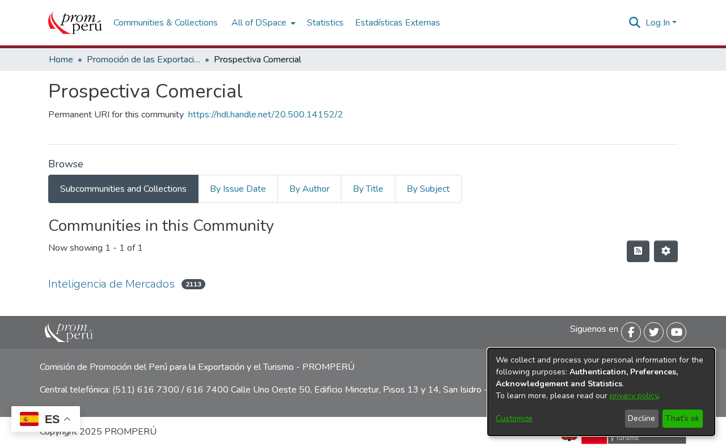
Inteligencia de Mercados (111, 284)
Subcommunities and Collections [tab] (123, 189)
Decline (641, 418)
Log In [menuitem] (657, 22)
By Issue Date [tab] (238, 189)
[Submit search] (635, 22)
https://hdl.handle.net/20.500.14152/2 (265, 114)
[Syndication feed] (638, 251)
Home (61, 59)
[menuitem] (262, 22)
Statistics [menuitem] (325, 22)
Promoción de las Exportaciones (143, 59)
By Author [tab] (309, 189)
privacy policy (634, 395)
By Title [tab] (368, 189)
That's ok (682, 418)
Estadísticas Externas (397, 22)
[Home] (75, 22)
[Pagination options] (666, 251)
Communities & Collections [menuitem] (165, 22)
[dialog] (601, 392)
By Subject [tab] (428, 189)
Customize (514, 418)
